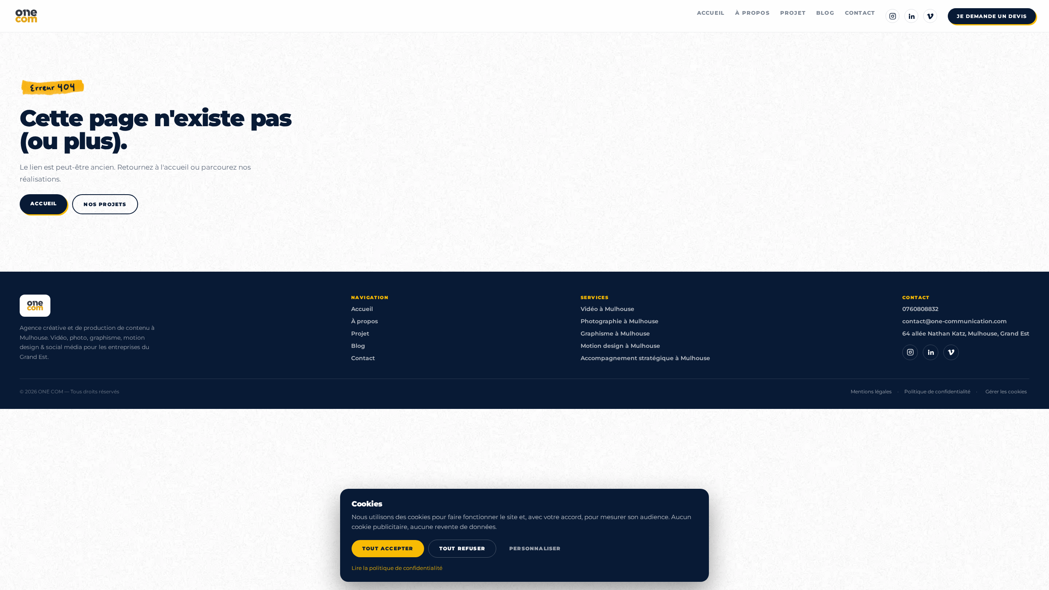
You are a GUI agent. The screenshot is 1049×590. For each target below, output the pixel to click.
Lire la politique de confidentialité (397, 568)
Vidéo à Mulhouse (607, 309)
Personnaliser (535, 548)
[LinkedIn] (911, 16)
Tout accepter (387, 548)
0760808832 (920, 309)
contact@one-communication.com (954, 321)
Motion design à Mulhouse (620, 345)
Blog (825, 12)
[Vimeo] (930, 16)
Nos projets (105, 204)
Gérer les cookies (1006, 391)
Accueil (710, 12)
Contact (860, 12)
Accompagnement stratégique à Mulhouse (645, 358)
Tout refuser (462, 548)
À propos (752, 12)
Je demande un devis (992, 16)
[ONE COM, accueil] (26, 16)
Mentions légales (871, 391)
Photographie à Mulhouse (619, 321)
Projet (793, 12)
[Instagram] (892, 16)
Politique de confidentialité (937, 391)
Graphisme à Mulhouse (615, 333)
